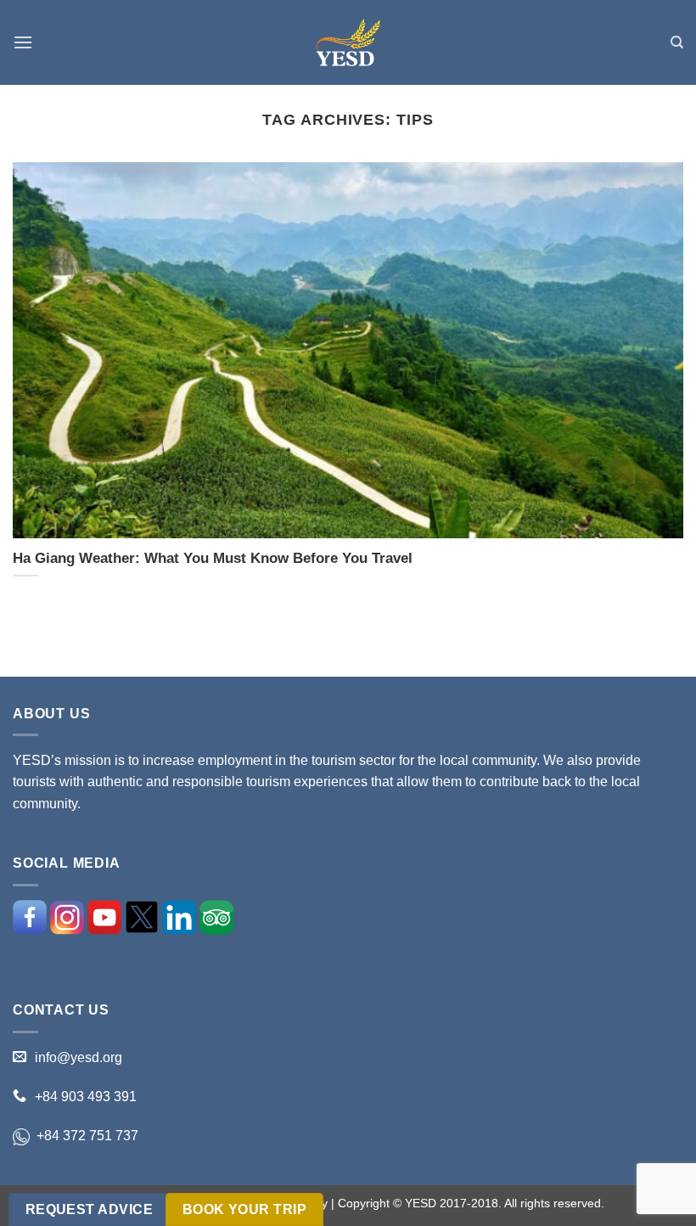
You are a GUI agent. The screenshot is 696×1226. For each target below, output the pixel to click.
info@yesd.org (78, 1057)
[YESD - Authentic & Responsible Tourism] (348, 43)
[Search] (677, 42)
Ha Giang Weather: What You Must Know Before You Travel (213, 558)
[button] (23, 42)
